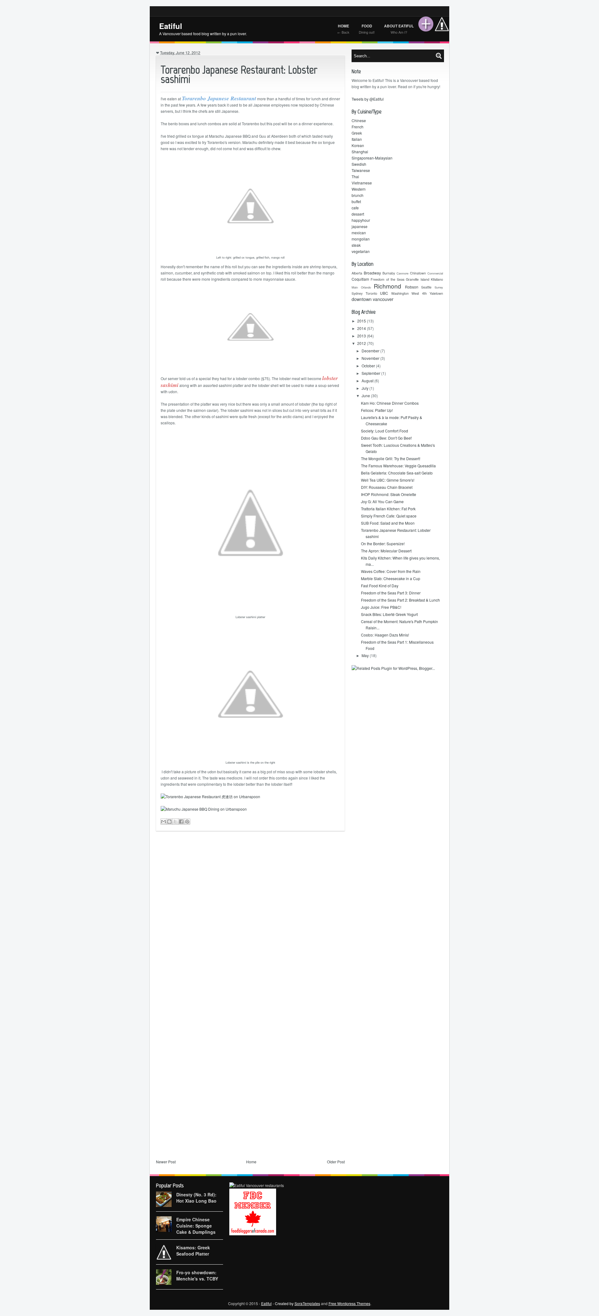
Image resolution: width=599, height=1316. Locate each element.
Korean (358, 145)
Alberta (357, 273)
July (365, 388)
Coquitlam (360, 279)
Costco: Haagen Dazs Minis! (385, 634)
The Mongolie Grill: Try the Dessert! (390, 458)
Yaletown (436, 293)
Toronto (371, 293)
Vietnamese (362, 182)
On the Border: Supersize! (383, 543)
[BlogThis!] (169, 821)
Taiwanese (361, 170)
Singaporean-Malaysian (372, 157)
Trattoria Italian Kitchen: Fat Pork (388, 508)
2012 (362, 343)
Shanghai (360, 151)
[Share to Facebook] (181, 821)
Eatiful (170, 26)
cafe (355, 207)
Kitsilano (437, 279)
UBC (384, 293)
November (371, 358)
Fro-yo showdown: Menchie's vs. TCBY (197, 1275)
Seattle (426, 287)
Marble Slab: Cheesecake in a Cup (390, 578)
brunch (357, 195)
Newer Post (166, 1161)
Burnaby (388, 273)
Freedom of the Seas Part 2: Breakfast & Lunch (400, 600)
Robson (411, 286)
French (357, 126)
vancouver (383, 299)
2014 (362, 328)
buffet (356, 201)
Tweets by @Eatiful (368, 99)
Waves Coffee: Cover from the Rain (391, 571)
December (371, 350)
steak (356, 245)
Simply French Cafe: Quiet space (388, 515)
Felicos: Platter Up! (377, 410)
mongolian (361, 238)
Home (251, 1161)
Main (355, 287)
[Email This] (163, 821)
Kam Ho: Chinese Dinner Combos (390, 403)
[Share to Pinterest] (187, 821)
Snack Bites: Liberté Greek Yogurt (389, 614)
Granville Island (417, 279)
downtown (362, 299)
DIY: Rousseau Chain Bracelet (386, 487)
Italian (357, 139)
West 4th (419, 293)
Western (359, 189)
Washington (400, 293)
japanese (360, 226)
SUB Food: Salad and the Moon (388, 523)
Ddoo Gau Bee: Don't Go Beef (386, 438)
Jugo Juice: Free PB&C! (381, 607)
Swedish (359, 164)
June (366, 395)
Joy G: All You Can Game (382, 501)
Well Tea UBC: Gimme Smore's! (387, 480)
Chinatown (418, 273)
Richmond (387, 286)
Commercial (435, 273)
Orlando (366, 287)
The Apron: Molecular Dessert (386, 550)
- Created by (296, 1303)
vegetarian (361, 251)
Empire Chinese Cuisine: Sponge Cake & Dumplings (196, 1225)
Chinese (359, 120)
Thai (355, 176)
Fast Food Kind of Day (379, 585)
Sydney (357, 293)
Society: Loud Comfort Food (384, 430)
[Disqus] (250, 918)
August (368, 380)
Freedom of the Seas (387, 279)
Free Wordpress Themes (349, 1303)
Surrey (439, 287)
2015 (362, 320)
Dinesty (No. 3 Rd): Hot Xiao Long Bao (196, 1197)
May (366, 655)
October (369, 365)
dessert (358, 214)
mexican (359, 232)
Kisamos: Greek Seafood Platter (193, 1250)
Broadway (372, 272)
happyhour (361, 220)
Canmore (402, 273)
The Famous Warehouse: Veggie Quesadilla (398, 465)
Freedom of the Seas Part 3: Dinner (391, 592)
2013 (362, 335)
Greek (357, 133)
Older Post (336, 1161)
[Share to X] (175, 821)
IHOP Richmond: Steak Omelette (388, 494)
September (371, 373)
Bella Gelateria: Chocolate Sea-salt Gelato (397, 472)
